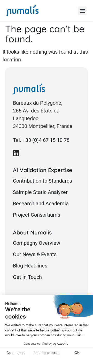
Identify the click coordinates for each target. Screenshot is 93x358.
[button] (82, 10)
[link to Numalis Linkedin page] (16, 153)
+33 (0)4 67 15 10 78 (45, 140)
